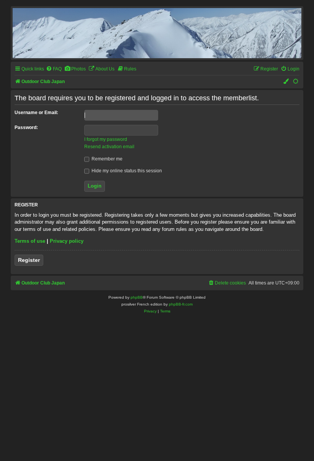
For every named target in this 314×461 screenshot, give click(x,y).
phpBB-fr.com (181, 304)
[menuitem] (54, 69)
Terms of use (30, 241)
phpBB (137, 297)
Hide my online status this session (126, 170)
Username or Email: (36, 112)
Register (29, 260)
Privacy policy (66, 241)
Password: (26, 127)
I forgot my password (105, 139)
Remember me (106, 159)
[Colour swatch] (286, 82)
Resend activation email (109, 146)
